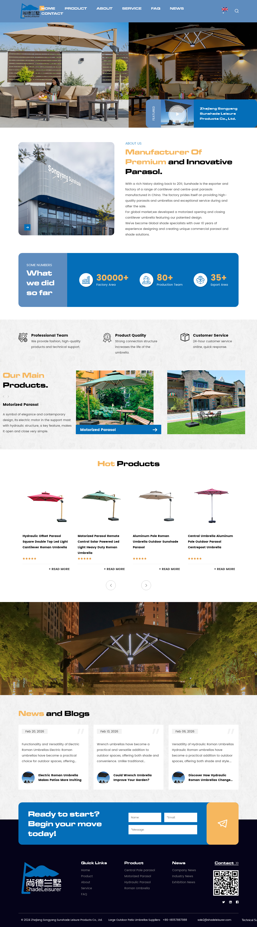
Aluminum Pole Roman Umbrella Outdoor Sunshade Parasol (155, 542)
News (177, 8)
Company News (184, 870)
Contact (52, 13)
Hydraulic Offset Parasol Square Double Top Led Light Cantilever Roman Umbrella (45, 542)
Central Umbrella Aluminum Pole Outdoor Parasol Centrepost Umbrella (210, 542)
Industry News (182, 876)
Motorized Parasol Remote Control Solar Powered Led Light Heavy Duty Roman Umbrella (98, 544)
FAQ (155, 8)
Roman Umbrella (137, 888)
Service (131, 8)
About (105, 8)
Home (48, 8)
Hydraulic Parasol (20, 405)
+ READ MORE (59, 569)
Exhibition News (183, 882)
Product (76, 8)
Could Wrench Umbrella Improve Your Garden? (81, 778)
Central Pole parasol (139, 870)
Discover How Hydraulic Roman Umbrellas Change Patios (158, 778)
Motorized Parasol (137, 876)
